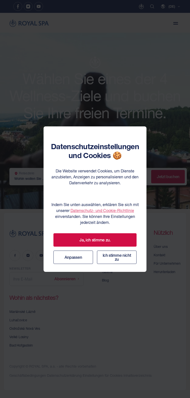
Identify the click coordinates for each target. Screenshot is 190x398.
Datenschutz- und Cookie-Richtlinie (102, 210)
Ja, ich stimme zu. (94, 239)
